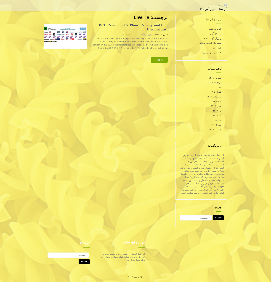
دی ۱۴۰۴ (217, 111)
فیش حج (217, 48)
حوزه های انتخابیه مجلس (210, 43)
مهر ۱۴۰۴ (216, 125)
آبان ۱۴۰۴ (216, 120)
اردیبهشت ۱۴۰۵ (214, 97)
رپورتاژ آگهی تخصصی (211, 38)
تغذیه (135, 34)
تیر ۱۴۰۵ (217, 87)
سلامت (129, 34)
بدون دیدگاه (146, 34)
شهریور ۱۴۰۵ (215, 78)
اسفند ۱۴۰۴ (215, 101)
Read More (159, 59)
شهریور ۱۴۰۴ (215, 130)
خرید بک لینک (215, 29)
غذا (123, 34)
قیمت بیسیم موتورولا (211, 52)
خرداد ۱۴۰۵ (215, 92)
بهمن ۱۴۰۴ (216, 106)
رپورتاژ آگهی (215, 33)
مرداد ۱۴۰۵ (216, 82)
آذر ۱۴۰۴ (217, 115)
